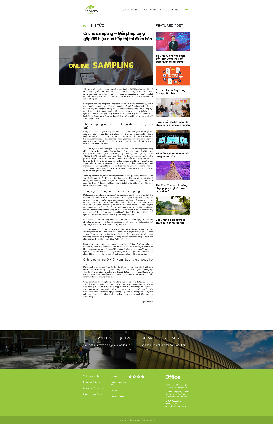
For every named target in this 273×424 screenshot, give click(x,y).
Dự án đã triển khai (130, 10)
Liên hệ (114, 390)
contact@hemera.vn (177, 406)
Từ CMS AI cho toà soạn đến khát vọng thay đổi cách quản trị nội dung (170, 58)
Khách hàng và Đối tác (93, 394)
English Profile (173, 10)
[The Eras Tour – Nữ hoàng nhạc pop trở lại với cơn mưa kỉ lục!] (173, 170)
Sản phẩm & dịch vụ (152, 10)
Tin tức (114, 376)
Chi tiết (128, 350)
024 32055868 (174, 401)
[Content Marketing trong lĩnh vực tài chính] (173, 75)
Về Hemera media (91, 376)
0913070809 (171, 403)
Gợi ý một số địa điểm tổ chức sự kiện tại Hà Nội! (170, 221)
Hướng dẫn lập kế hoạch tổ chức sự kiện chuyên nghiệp (173, 123)
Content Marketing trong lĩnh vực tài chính (170, 92)
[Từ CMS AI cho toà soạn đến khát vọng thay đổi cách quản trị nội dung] (173, 41)
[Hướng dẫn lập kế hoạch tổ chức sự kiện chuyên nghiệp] (173, 107)
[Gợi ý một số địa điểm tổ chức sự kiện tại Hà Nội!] (173, 205)
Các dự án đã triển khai (93, 388)
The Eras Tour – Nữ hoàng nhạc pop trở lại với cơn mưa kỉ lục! (171, 188)
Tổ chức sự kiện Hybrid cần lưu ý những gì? (172, 155)
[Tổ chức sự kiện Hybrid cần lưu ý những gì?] (173, 139)
